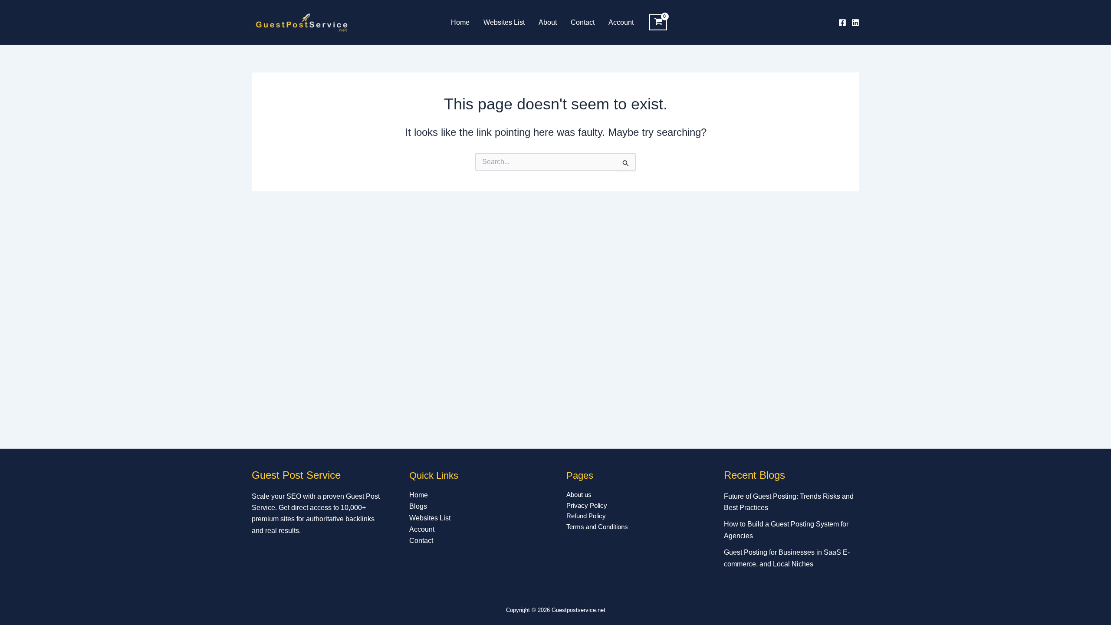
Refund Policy (586, 516)
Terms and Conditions (597, 526)
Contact (583, 22)
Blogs (418, 506)
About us (579, 494)
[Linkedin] (855, 22)
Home (460, 22)
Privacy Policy (586, 505)
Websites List (504, 22)
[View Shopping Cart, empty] (658, 22)
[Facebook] (842, 22)
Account (621, 22)
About (548, 22)
